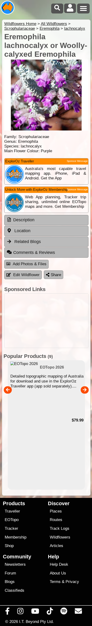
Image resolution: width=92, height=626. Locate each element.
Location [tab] (21, 230)
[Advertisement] (46, 320)
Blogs (10, 581)
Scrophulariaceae (19, 28)
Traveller (12, 511)
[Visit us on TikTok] (49, 612)
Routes (56, 519)
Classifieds (14, 590)
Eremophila (49, 28)
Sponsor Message (77, 161)
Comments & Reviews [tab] (34, 252)
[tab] (46, 220)
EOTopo (12, 519)
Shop (9, 545)
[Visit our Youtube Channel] (35, 612)
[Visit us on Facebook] (8, 612)
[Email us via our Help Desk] (78, 612)
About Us (58, 573)
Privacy (72, 581)
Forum (10, 573)
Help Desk (59, 564)
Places (56, 511)
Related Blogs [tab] (27, 241)
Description (23, 219)
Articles (56, 545)
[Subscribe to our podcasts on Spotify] (64, 612)
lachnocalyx (74, 28)
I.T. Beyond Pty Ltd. (36, 621)
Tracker (11, 528)
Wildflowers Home (20, 24)
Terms (55, 581)
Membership (15, 537)
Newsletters (15, 564)
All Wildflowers (54, 24)
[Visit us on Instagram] (20, 612)
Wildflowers (60, 537)
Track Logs (59, 528)
